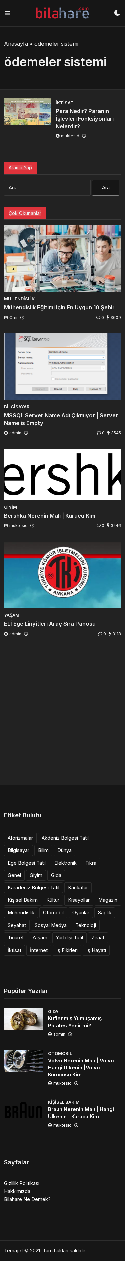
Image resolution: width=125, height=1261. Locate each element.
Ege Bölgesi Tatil (27, 863)
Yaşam (39, 937)
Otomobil (53, 912)
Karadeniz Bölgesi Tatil (33, 887)
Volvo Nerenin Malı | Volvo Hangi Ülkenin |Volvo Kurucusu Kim (81, 1067)
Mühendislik (21, 912)
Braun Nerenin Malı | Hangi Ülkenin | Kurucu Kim (81, 1113)
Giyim (36, 875)
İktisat (14, 950)
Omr (13, 317)
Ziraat (98, 937)
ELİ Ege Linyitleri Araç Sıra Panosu (50, 623)
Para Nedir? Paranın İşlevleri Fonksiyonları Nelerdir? (85, 119)
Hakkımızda (17, 1191)
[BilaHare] (62, 13)
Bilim (43, 850)
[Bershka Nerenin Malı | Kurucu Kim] (62, 474)
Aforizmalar (20, 838)
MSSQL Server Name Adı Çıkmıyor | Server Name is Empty (61, 419)
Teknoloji (85, 925)
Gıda (56, 875)
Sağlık (104, 912)
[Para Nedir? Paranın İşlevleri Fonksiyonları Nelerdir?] (27, 111)
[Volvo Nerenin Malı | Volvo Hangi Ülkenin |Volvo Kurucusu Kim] (23, 1061)
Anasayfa (16, 43)
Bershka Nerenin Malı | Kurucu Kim (49, 515)
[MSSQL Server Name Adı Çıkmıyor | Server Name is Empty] (62, 366)
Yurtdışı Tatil (69, 937)
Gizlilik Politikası (21, 1183)
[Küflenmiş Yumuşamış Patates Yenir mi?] (23, 1019)
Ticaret (16, 937)
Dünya (64, 850)
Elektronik (65, 863)
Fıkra (90, 863)
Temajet (13, 1250)
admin (15, 432)
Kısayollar (79, 900)
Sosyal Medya (51, 925)
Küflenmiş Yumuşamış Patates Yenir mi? (75, 1022)
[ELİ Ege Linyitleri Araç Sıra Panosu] (62, 575)
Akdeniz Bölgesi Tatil (65, 838)
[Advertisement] (62, 712)
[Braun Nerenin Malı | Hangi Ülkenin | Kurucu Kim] (23, 1110)
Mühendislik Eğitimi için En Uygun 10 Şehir (59, 307)
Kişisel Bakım (23, 900)
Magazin (107, 900)
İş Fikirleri (67, 950)
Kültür (52, 900)
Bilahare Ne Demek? (27, 1199)
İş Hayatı (96, 950)
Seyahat (17, 925)
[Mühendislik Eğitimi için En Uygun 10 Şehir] (62, 258)
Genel (14, 875)
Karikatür (78, 887)
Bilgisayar (18, 850)
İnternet (39, 950)
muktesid (70, 135)
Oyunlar (80, 912)
